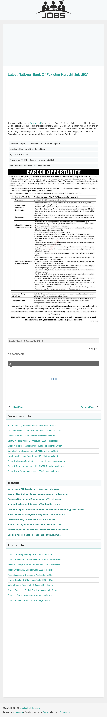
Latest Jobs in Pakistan (29, 708)
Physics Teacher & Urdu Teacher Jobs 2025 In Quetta (31, 579)
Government (35, 123)
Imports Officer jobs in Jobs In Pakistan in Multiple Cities (35, 524)
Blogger (46, 712)
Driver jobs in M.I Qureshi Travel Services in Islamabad (33, 488)
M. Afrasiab (18, 712)
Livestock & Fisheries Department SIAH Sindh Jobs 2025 (33, 456)
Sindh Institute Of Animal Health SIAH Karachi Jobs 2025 (33, 451)
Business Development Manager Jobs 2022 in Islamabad (35, 499)
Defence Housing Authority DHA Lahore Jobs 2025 (32, 519)
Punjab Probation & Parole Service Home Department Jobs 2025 (36, 461)
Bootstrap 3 (65, 712)
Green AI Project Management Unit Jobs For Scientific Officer (35, 445)
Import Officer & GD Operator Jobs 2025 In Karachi (30, 569)
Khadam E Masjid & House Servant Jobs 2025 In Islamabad (34, 564)
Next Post (18, 406)
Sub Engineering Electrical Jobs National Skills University (33, 425)
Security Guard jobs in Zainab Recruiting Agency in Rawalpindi (38, 493)
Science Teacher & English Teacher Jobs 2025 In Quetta (33, 590)
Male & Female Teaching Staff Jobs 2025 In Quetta (30, 585)
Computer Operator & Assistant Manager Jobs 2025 (31, 595)
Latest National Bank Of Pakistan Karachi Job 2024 (48, 74)
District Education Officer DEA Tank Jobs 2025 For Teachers (34, 430)
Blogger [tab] (93, 348)
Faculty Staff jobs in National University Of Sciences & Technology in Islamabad (46, 509)
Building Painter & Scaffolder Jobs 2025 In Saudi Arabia (34, 534)
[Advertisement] (53, 44)
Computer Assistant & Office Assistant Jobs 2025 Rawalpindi (34, 559)
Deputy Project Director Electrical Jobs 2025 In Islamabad (33, 440)
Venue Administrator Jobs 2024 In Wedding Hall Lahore (34, 504)
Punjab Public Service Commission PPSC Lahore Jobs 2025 (34, 471)
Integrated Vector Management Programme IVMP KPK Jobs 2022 (38, 514)
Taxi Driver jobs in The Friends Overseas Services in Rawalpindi (38, 529)
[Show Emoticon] (10, 363)
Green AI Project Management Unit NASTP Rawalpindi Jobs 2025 (36, 466)
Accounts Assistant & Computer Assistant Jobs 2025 (31, 574)
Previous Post (87, 406)
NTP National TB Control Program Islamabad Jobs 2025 (32, 435)
